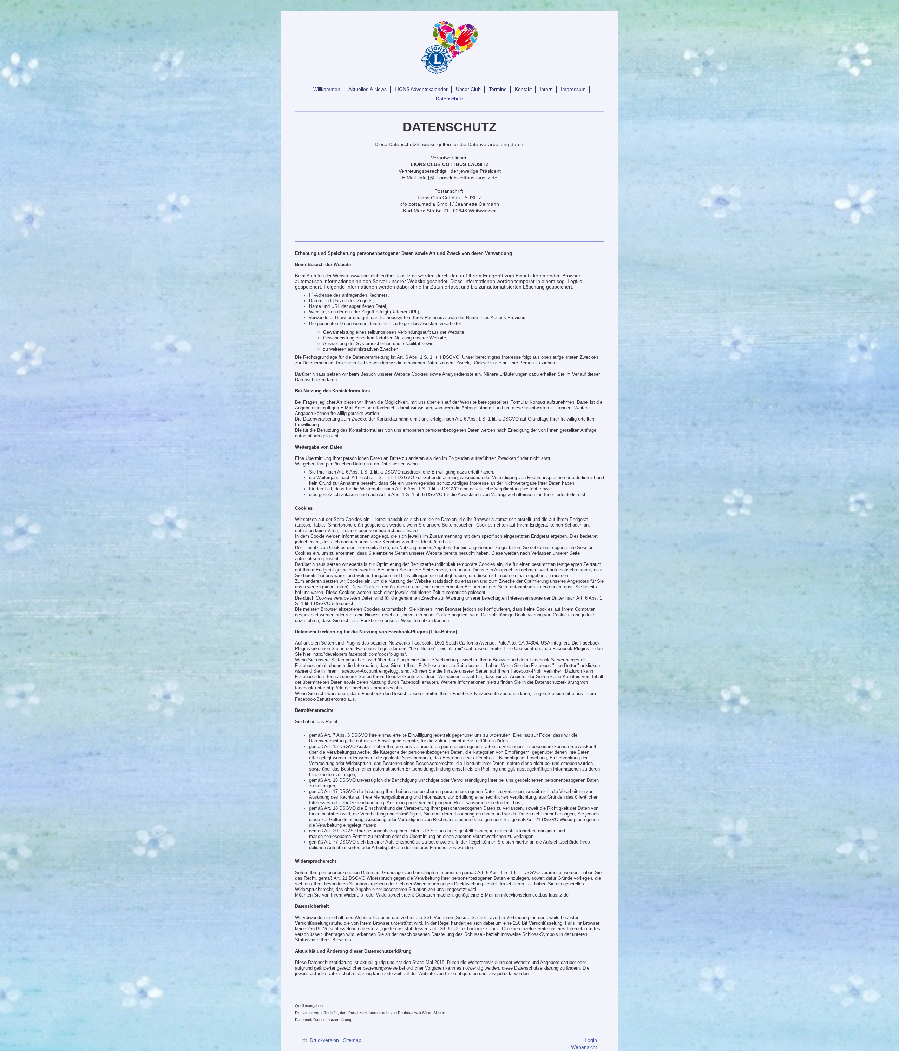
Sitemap (352, 1040)
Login (591, 1040)
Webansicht (584, 1047)
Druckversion (324, 1040)
